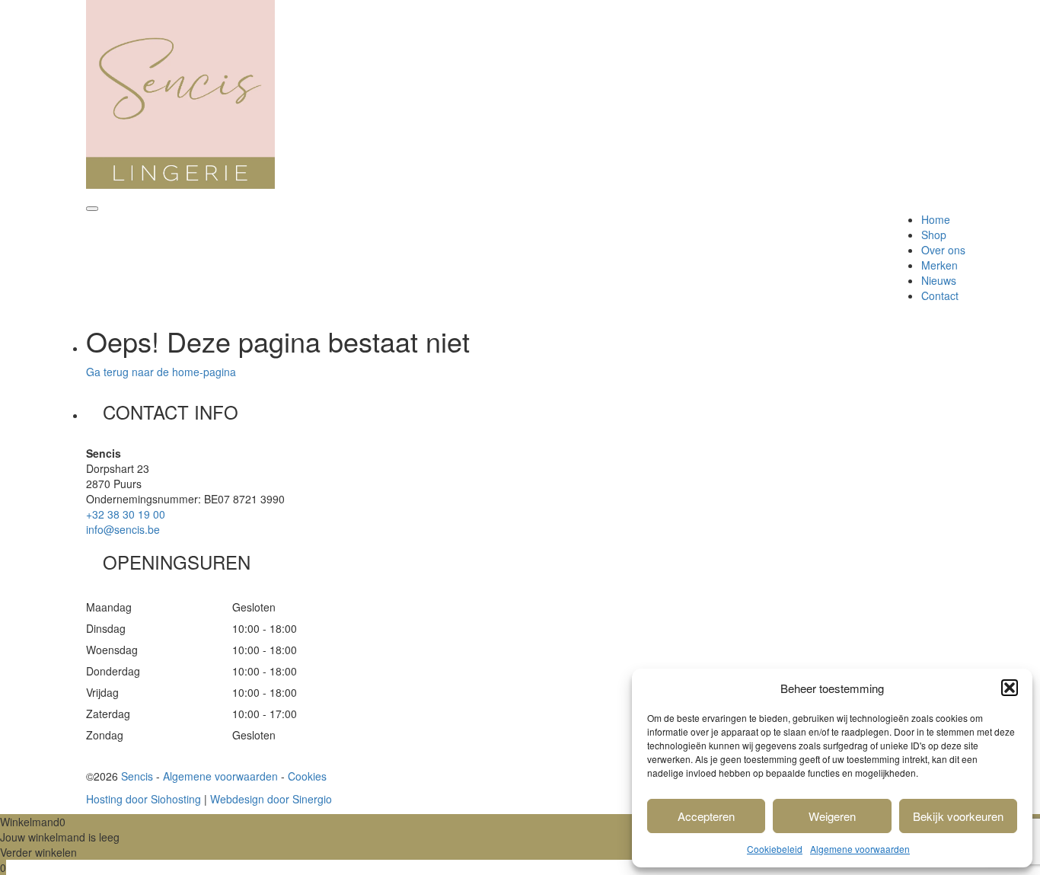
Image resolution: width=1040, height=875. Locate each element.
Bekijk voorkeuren (958, 816)
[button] (1009, 687)
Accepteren (706, 816)
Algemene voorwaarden (860, 848)
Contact (940, 295)
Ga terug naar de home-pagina (161, 371)
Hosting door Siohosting (143, 798)
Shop (933, 234)
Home (935, 219)
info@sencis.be (123, 529)
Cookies (307, 776)
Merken (939, 265)
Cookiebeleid (774, 848)
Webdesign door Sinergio (271, 798)
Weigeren (832, 816)
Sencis (137, 776)
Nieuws (938, 280)
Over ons (943, 249)
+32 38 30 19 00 (125, 514)
